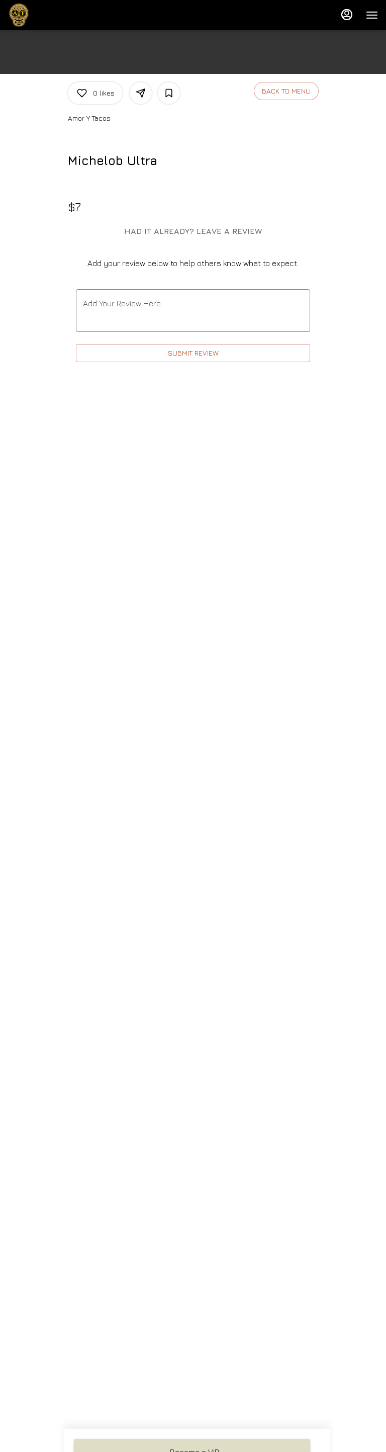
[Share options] (141, 93)
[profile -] (347, 15)
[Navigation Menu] (372, 15)
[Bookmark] (169, 93)
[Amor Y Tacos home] (53, 15)
